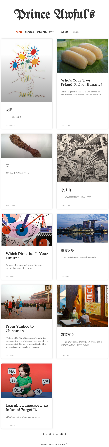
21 (61, 433)
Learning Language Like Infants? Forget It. (27, 407)
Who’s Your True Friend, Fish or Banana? (81, 82)
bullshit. (42, 32)
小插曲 (66, 190)
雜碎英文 (68, 334)
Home (19, 32)
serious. (29, 32)
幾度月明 (68, 250)
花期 (9, 109)
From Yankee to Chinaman (20, 328)
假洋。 (52, 32)
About (64, 32)
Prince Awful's (54, 15)
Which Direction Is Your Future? (27, 255)
